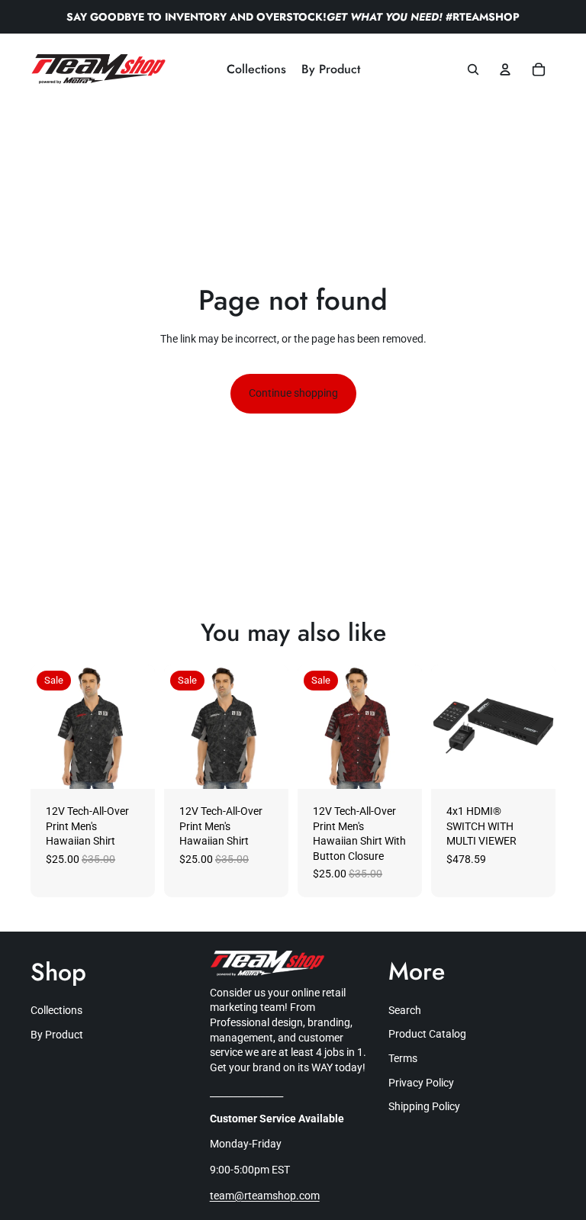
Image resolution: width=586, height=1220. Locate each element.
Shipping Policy (424, 1106)
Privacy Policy (421, 1083)
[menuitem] (256, 69)
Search (404, 1010)
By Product (57, 1034)
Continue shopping (293, 393)
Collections (56, 1010)
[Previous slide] (42, 726)
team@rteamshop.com (265, 1195)
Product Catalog (427, 1034)
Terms (402, 1058)
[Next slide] (143, 726)
